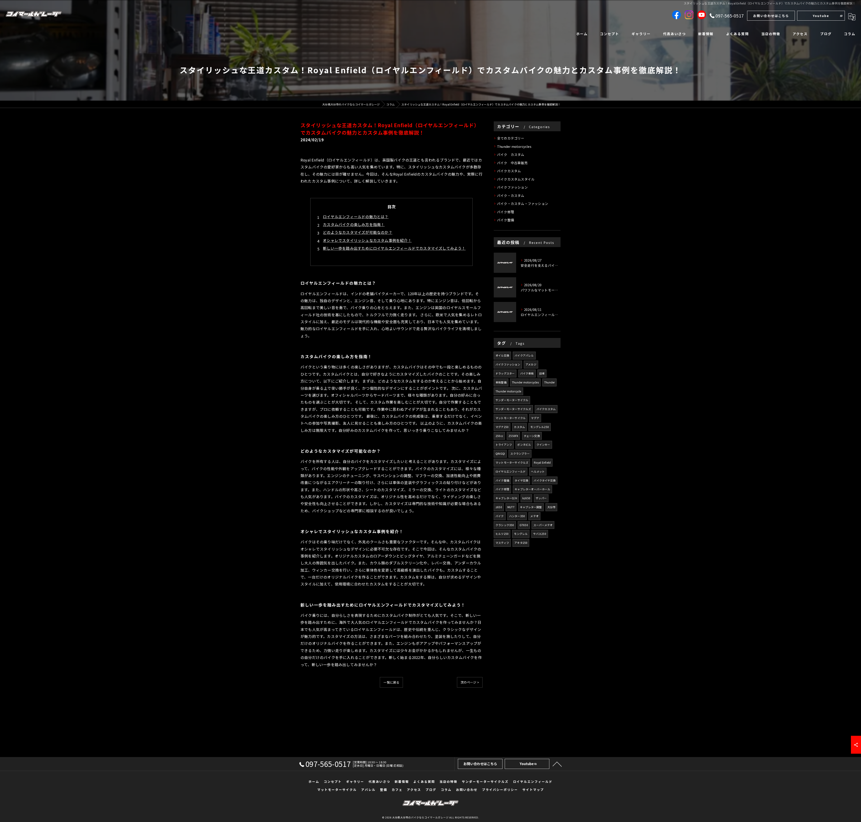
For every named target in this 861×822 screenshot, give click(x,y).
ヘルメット (538, 471)
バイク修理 (505, 211)
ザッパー (541, 498)
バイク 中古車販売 (512, 162)
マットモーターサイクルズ (512, 462)
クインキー (543, 444)
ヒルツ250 (502, 534)
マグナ (535, 418)
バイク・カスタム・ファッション (522, 203)
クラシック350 (505, 525)
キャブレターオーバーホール (532, 489)
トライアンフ (504, 444)
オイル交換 (502, 355)
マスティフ (502, 542)
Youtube (821, 15)
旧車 (542, 373)
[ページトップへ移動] (557, 763)
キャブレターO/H (506, 498)
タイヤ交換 (521, 480)
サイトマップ (533, 789)
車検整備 (501, 382)
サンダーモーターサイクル (512, 400)
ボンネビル (524, 444)
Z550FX (513, 436)
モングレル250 (539, 427)
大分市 (551, 507)
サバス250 (539, 534)
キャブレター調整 (531, 507)
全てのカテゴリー (510, 138)
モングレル (521, 534)
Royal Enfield (542, 462)
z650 (499, 507)
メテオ (534, 516)
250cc (499, 436)
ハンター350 (517, 516)
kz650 (526, 498)
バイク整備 (505, 219)
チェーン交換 (532, 436)
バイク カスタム (510, 154)
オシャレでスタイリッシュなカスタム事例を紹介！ (367, 240)
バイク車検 (527, 373)
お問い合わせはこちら (771, 15)
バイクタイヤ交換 (545, 480)
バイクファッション (512, 187)
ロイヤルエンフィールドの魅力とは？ (355, 216)
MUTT (511, 507)
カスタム (519, 427)
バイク (500, 516)
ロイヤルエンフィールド (511, 471)
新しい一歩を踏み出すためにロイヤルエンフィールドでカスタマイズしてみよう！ (394, 248)
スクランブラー (519, 453)
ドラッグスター (505, 373)
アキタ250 (520, 542)
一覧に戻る (391, 682)
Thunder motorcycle (508, 391)
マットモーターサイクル (511, 418)
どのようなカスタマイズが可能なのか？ (357, 232)
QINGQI (500, 453)
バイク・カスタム (510, 195)
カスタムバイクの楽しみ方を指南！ (354, 224)
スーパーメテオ (542, 525)
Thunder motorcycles (514, 146)
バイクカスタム (509, 170)
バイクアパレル (524, 355)
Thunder (549, 382)
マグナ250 (502, 427)
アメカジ (531, 364)
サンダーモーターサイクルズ (513, 409)
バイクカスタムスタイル (516, 179)
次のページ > (470, 682)
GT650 (524, 525)
